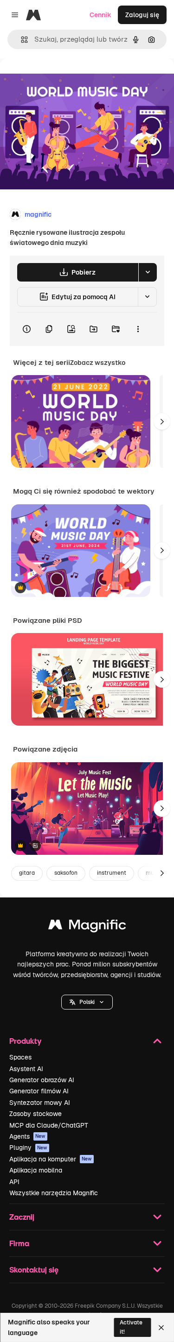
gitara (27, 873)
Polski (87, 1002)
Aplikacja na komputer (50, 1159)
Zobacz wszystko (97, 362)
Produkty (25, 1041)
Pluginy (28, 1147)
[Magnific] (87, 927)
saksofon (65, 873)
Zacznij (21, 1217)
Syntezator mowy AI (39, 1102)
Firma (19, 1243)
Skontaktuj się (33, 1269)
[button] (87, 1002)
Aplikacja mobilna (35, 1170)
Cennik (100, 15)
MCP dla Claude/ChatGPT (48, 1125)
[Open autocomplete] (20, 39)
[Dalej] (162, 421)
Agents (27, 1136)
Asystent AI (26, 1069)
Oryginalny (64, 79)
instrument (111, 873)
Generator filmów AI (39, 1091)
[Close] (161, 1327)
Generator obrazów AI (41, 1080)
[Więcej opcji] (138, 329)
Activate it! (131, 1327)
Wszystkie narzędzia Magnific (53, 1193)
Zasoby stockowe (35, 1114)
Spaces (20, 1057)
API (14, 1182)
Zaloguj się (142, 15)
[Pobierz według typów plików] (147, 272)
